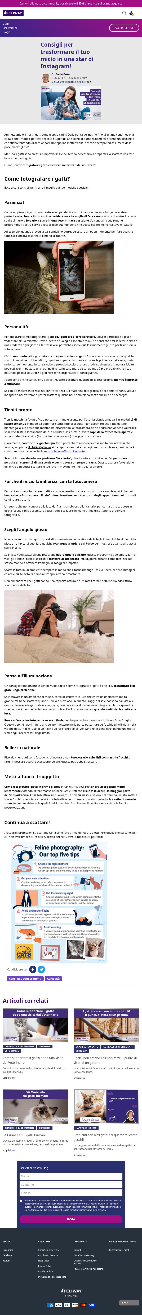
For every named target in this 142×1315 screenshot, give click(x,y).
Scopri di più (9, 1077)
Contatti (77, 1249)
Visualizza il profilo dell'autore (71, 82)
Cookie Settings (45, 1271)
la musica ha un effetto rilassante (63, 451)
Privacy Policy (44, 1266)
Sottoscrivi (124, 28)
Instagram (8, 1249)
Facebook (7, 1255)
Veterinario (12, 1050)
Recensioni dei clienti (119, 1249)
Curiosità (53, 979)
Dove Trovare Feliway (84, 1255)
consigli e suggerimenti (25, 979)
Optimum (45, 447)
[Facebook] (32, 969)
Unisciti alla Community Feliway (85, 1262)
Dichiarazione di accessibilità (52, 1276)
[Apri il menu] (137, 13)
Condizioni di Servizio (48, 1249)
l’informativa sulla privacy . (93, 1209)
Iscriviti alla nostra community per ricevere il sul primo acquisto (71, 3)
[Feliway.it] (21, 13)
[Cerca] (124, 13)
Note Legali (43, 1260)
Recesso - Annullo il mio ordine (88, 1268)
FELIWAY (33, 447)
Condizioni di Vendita (48, 1255)
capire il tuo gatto (87, 1046)
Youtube (7, 1260)
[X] (41, 969)
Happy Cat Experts (86, 1128)
